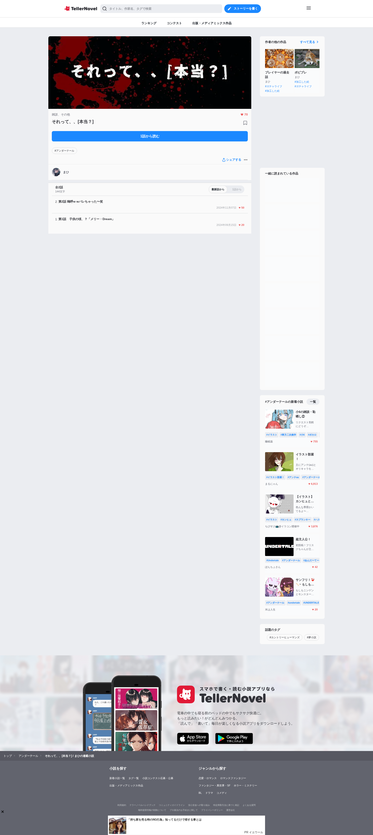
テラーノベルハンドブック (142, 805)
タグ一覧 (133, 778)
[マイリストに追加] (245, 123)
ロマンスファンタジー (233, 778)
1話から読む (150, 136)
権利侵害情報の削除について (152, 810)
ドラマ (209, 792)
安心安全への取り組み (199, 805)
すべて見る (307, 42)
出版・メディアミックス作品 (126, 785)
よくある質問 (249, 805)
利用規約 (121, 805)
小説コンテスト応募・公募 (157, 778)
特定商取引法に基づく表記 (226, 805)
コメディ (222, 792)
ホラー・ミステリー (245, 785)
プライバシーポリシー (212, 810)
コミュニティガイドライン (172, 805)
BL (200, 792)
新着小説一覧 (117, 778)
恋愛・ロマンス (208, 778)
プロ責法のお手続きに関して (184, 810)
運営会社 (230, 810)
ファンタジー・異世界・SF (214, 785)
